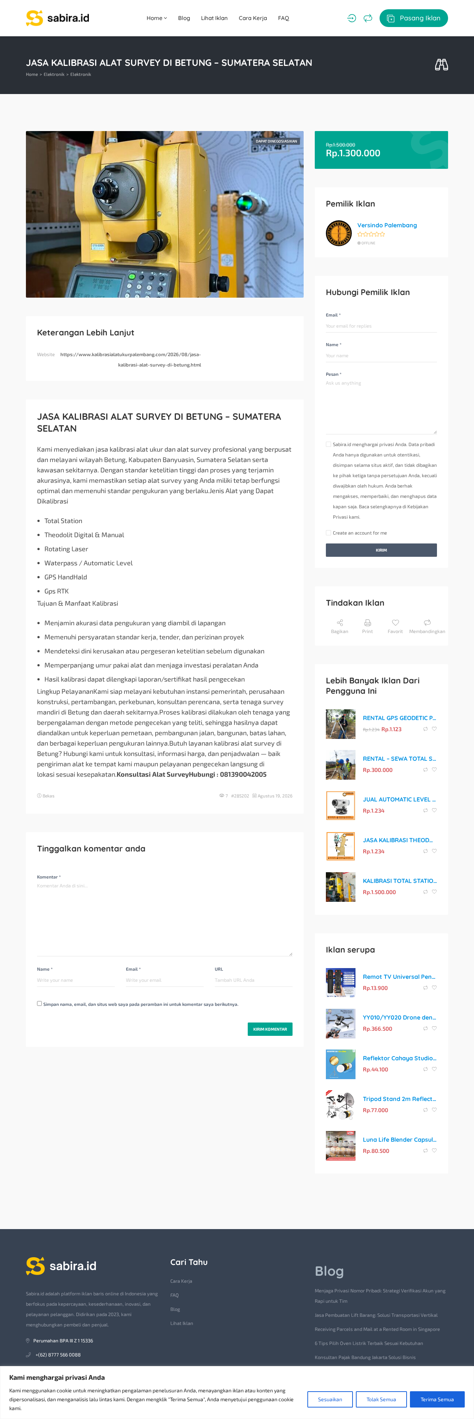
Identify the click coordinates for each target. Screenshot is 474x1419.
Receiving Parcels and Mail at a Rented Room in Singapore (377, 1329)
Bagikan (339, 631)
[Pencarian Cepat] (441, 65)
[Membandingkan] (368, 18)
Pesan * (333, 373)
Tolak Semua (381, 1399)
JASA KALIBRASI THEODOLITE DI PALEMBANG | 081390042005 (400, 840)
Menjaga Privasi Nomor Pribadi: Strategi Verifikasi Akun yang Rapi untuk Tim (380, 1296)
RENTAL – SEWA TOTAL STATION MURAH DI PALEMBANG (400, 758)
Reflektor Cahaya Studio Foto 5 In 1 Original (400, 1058)
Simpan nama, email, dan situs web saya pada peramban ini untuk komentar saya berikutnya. (140, 1004)
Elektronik (54, 74)
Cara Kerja (253, 17)
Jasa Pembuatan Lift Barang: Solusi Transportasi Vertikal (376, 1315)
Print (367, 631)
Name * (45, 968)
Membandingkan (427, 631)
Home (155, 17)
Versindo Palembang (387, 225)
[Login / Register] (351, 18)
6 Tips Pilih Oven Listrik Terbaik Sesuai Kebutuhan (369, 1343)
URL (219, 968)
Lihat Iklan (214, 17)
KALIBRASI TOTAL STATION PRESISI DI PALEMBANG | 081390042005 (400, 880)
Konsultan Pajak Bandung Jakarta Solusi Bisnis (365, 1357)
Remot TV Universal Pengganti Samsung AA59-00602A (400, 976)
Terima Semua (437, 1399)
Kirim (381, 550)
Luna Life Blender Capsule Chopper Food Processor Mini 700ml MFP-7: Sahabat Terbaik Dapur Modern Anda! (400, 1139)
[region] (237, 1392)
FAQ (283, 17)
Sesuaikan (330, 1399)
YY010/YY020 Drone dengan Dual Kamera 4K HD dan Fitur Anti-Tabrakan (400, 1017)
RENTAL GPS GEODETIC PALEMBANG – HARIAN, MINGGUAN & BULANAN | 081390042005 (400, 718)
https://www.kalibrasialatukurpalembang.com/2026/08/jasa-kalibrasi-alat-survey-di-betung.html (130, 359)
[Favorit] (434, 729)
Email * (133, 968)
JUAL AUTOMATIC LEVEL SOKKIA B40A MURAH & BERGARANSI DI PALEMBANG (400, 799)
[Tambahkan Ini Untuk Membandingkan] (426, 729)
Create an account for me (360, 533)
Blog (184, 17)
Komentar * (49, 876)
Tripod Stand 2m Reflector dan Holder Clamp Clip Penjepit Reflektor (400, 1098)
